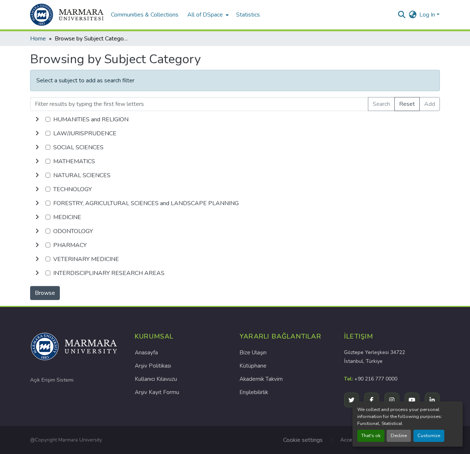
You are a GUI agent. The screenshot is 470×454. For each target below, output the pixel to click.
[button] (67, 15)
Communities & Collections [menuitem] (144, 15)
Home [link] (38, 39)
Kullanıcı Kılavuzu (156, 379)
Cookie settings (303, 440)
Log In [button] (428, 15)
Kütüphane (253, 365)
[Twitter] (351, 400)
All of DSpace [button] (205, 15)
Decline (399, 435)
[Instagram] (391, 400)
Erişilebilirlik (253, 392)
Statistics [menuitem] (248, 15)
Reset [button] (407, 104)
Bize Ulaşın (253, 352)
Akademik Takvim (261, 379)
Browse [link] (45, 293)
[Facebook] (371, 400)
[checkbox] (48, 119)
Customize (428, 435)
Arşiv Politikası (153, 365)
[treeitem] (235, 133)
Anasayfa (146, 352)
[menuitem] (207, 14)
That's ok (370, 435)
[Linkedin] (432, 400)
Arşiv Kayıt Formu (157, 392)
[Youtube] (412, 400)
